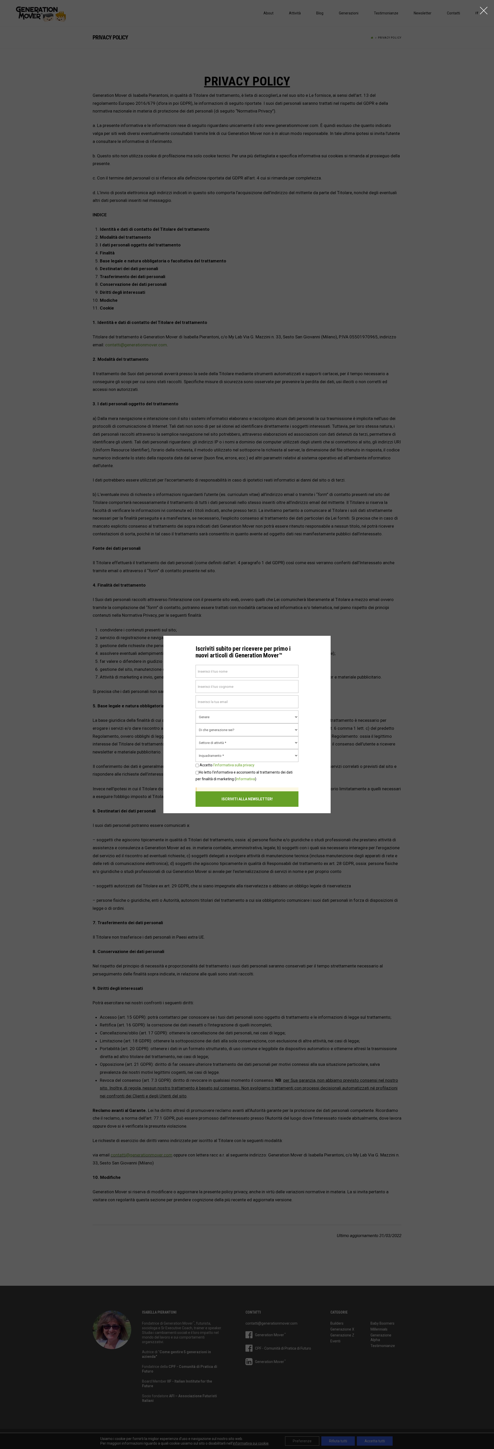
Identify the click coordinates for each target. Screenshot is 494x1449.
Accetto (226, 765)
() (244, 775)
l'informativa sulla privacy (233, 765)
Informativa (245, 779)
